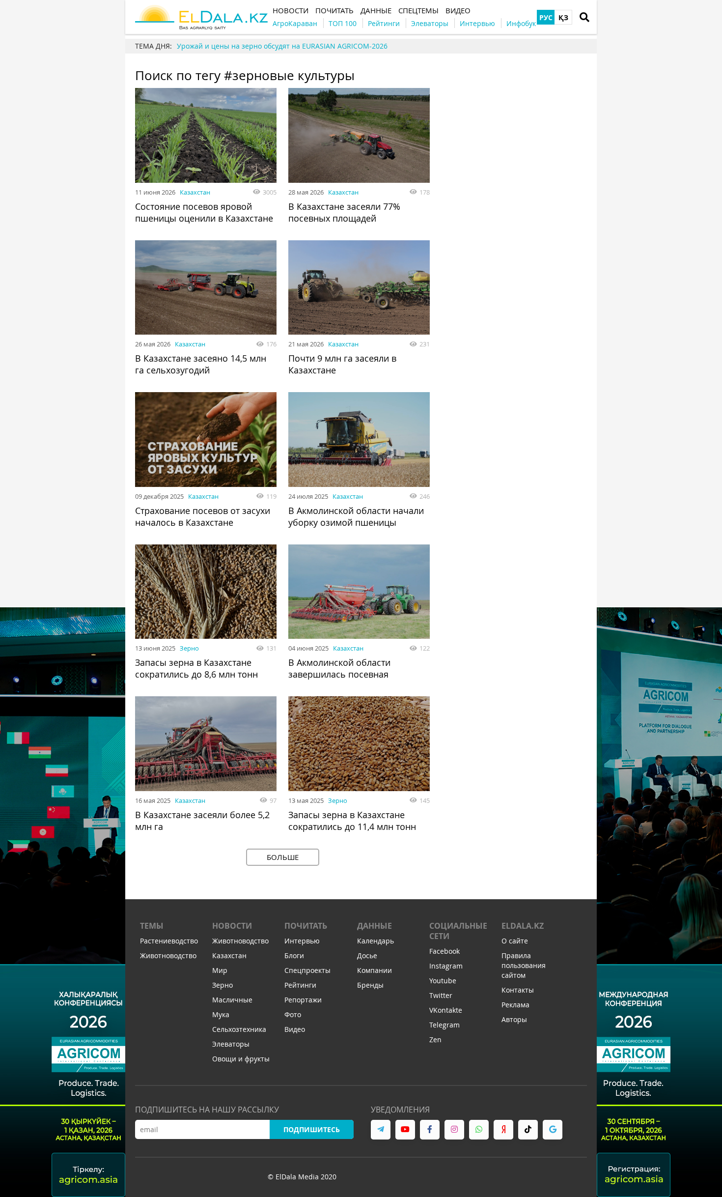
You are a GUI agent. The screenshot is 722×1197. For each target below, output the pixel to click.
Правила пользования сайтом (523, 965)
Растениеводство (169, 940)
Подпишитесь (311, 1129)
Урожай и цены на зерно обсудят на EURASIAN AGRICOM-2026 (282, 46)
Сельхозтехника (239, 1029)
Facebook (444, 951)
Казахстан (195, 192)
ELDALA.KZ (522, 925)
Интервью (302, 940)
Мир (219, 970)
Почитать (305, 925)
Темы (152, 925)
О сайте (514, 940)
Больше (283, 857)
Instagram (446, 965)
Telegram (444, 1024)
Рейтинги (300, 985)
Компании (374, 970)
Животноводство (168, 955)
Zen (435, 1039)
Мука (220, 1014)
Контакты (517, 990)
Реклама (515, 1004)
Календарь (375, 940)
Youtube (442, 980)
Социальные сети (458, 930)
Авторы (514, 1019)
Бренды (370, 985)
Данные (374, 925)
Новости (232, 925)
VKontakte (445, 1010)
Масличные (232, 999)
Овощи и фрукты (241, 1058)
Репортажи (303, 999)
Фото (292, 1014)
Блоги (294, 955)
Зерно (189, 648)
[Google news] (552, 1130)
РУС (546, 17)
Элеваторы (231, 1044)
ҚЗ (563, 17)
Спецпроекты (307, 970)
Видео (294, 1029)
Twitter (440, 995)
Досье (367, 955)
